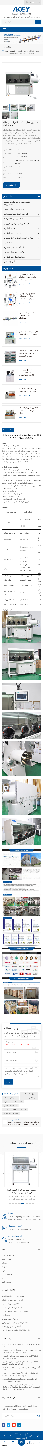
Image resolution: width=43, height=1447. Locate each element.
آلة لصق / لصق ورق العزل (11, 1327)
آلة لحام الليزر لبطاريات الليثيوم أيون (15, 1323)
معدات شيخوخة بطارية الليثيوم (13, 1296)
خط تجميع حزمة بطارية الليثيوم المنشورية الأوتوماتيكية (27, 315)
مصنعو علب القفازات (10, 1098)
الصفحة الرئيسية (10, 51)
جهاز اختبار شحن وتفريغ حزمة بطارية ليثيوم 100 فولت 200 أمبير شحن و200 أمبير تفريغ (21, 1351)
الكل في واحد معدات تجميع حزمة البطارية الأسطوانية (28, 333)
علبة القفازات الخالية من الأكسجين (15, 1109)
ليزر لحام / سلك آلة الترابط (15, 219)
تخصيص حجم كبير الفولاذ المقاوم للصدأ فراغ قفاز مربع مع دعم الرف (21, 1191)
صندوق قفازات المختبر (29, 1094)
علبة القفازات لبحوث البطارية (13, 1102)
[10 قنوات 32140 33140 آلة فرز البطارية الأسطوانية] (10, 395)
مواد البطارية (9, 243)
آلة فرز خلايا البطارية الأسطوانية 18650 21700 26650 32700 (21, 1369)
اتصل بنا (4, 1267)
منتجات (4, 1263)
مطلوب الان (9, 185)
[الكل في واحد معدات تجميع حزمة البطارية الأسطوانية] (10, 337)
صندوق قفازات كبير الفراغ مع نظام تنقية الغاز (18, 1044)
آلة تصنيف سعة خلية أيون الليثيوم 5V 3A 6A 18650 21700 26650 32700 (20, 1357)
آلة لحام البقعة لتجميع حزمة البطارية (15, 1311)
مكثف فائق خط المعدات (14, 252)
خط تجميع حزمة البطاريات (15, 209)
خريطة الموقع (7, 1274)
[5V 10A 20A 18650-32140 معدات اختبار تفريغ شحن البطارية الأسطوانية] (10, 357)
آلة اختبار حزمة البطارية (10, 1319)
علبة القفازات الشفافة (11, 1113)
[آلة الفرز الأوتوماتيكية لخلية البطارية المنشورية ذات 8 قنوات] (10, 414)
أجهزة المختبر (22, 51)
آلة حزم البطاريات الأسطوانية (16, 214)
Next (39, 1173)
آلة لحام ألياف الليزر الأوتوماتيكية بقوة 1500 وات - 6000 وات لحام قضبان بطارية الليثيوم (20, 1375)
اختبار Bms (6, 1315)
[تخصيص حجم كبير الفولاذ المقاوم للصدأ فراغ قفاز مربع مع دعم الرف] (21, 1169)
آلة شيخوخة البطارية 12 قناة (12, 1308)
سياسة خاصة (6, 1282)
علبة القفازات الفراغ (10, 1105)
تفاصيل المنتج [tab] (7, 429)
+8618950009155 (21, 14)
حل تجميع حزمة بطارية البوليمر (16, 224)
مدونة (4, 1271)
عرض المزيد (23, 284)
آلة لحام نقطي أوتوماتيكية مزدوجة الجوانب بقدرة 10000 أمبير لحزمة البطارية (19, 1380)
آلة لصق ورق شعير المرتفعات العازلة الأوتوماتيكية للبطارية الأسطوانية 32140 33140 (27, 373)
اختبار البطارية (9, 228)
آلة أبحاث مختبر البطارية (14, 248)
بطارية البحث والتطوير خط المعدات (18, 238)
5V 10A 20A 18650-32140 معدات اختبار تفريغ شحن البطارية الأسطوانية (28, 353)
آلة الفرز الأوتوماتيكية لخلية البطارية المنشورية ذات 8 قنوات (28, 410)
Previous (3, 1173)
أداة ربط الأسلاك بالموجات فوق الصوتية (16, 1330)
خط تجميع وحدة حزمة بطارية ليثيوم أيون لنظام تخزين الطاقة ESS (27, 277)
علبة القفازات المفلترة (29, 1098)
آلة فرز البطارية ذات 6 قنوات (12, 1300)
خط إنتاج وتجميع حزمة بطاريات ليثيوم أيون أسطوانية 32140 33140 (27, 296)
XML (3, 1278)
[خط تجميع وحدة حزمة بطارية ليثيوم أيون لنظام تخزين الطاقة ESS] (10, 280)
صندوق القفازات (34, 51)
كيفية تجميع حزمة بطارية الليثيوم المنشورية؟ (17, 203)
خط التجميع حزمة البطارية (11, 1304)
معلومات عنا (6, 1259)
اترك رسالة (21, 1442)
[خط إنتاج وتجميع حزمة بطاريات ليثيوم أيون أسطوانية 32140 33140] (10, 299)
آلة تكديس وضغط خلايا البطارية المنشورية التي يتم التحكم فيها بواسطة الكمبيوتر (20, 1363)
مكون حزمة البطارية (12, 233)
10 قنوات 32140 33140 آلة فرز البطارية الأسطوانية (28, 390)
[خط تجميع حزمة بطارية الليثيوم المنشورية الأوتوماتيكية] (10, 318)
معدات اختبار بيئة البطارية (14, 257)
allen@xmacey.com (22, 17)
